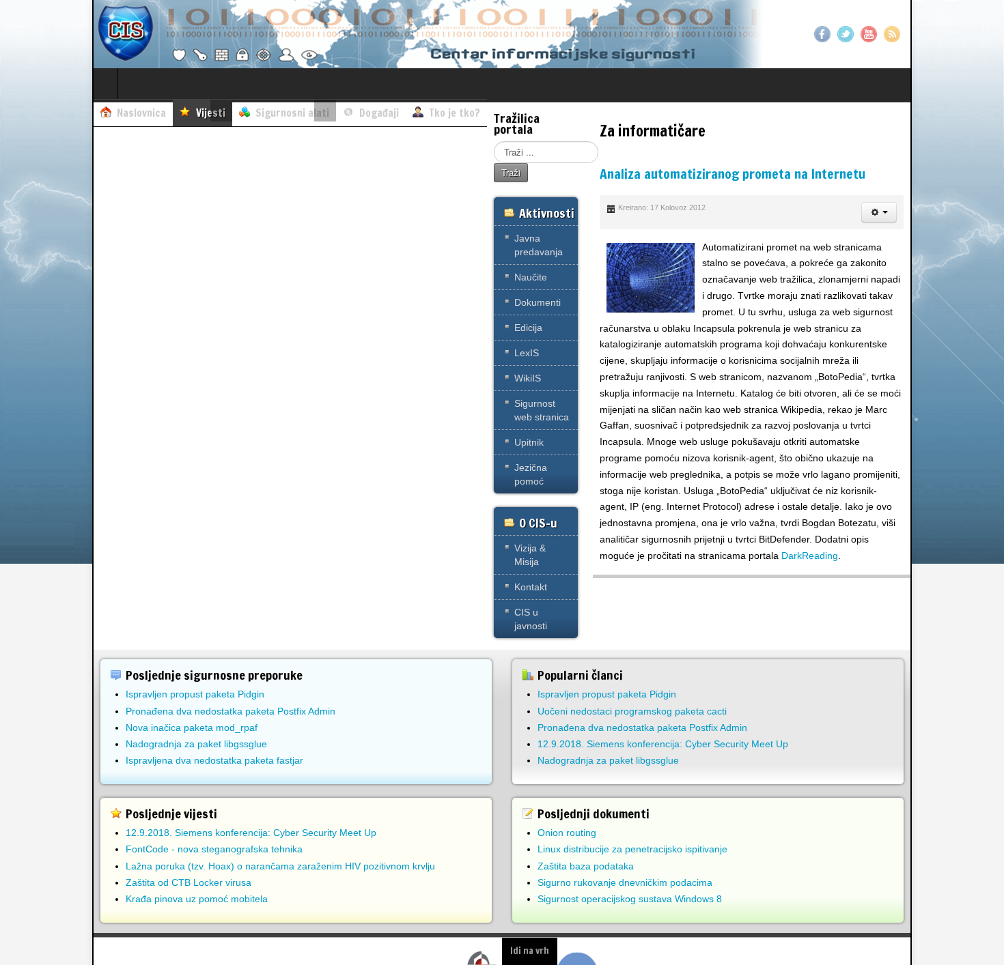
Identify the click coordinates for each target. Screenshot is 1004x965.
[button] (879, 212)
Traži (510, 172)
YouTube (869, 34)
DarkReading (809, 555)
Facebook (822, 34)
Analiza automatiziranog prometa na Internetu (732, 173)
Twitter (845, 34)
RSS (892, 34)
